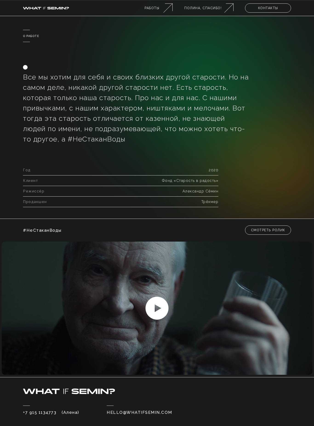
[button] (268, 230)
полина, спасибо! (203, 8)
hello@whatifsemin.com (139, 412)
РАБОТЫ (152, 8)
